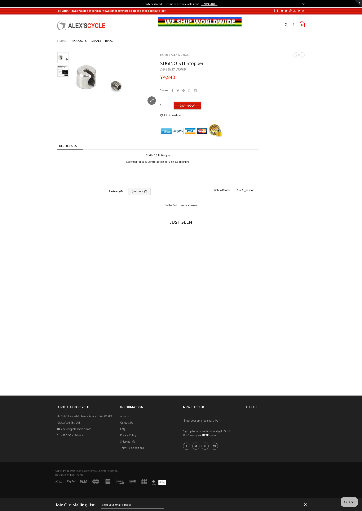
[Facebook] (277, 10)
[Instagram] (299, 10)
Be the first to (181, 205)
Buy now (187, 105)
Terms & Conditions (132, 448)
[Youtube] (294, 10)
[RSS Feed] (303, 10)
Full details (67, 146)
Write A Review (222, 190)
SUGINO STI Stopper (181, 63)
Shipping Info (128, 441)
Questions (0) (139, 191)
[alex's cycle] (83, 25)
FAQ (122, 429)
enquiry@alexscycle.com (76, 429)
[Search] (286, 25)
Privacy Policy (128, 435)
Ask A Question (245, 190)
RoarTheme (76, 474)
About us (125, 416)
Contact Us (126, 423)
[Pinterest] (286, 10)
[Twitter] (282, 10)
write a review (189, 205)
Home (164, 54)
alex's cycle (180, 54)
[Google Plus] (290, 10)
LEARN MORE (209, 3)
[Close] (304, 4)
